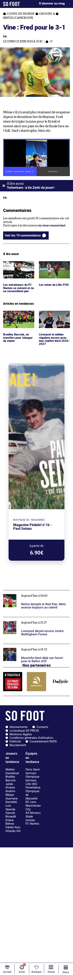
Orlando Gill (13, 831)
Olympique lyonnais (32, 778)
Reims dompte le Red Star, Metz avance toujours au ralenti (36, 593)
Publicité (15, 741)
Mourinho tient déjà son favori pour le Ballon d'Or (33, 647)
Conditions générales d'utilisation (31, 738)
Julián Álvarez (10, 785)
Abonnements (19, 727)
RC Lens (31, 802)
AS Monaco (33, 813)
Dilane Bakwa (9, 822)
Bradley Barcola (10, 778)
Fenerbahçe (33, 787)
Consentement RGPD (43, 741)
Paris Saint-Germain (33, 771)
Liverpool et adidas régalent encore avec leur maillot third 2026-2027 (53, 318)
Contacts (42, 727)
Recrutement (18, 745)
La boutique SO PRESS (24, 730)
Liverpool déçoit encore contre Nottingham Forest (33, 620)
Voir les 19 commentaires (23, 235)
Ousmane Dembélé (11, 800)
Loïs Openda (10, 807)
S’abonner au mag (52, 3)
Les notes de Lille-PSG (54, 262)
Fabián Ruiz (12, 827)
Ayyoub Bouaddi (10, 814)
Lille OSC (31, 784)
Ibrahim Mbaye (10, 793)
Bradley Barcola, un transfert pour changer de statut (16, 316)
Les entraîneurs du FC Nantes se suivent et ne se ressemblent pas (18, 266)
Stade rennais (30, 818)
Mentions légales (21, 734)
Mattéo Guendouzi (12, 771)
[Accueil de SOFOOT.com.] (11, 4)
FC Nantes (32, 823)
